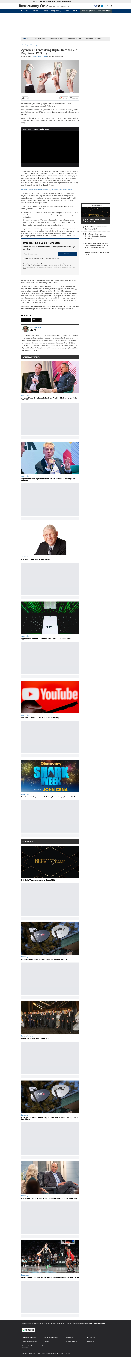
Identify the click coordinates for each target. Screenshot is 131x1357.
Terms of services (46, 264)
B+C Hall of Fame (39, 39)
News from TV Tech (74, 39)
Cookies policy (91, 1337)
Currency (45, 11)
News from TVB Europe (93, 39)
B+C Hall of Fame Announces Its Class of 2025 (96, 228)
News (28, 11)
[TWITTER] (32, 330)
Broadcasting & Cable (40, 56)
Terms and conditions (29, 1337)
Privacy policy (70, 1337)
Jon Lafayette (27, 56)
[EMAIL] (35, 330)
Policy (66, 11)
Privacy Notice (27, 265)
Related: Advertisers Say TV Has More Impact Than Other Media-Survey (46, 190)
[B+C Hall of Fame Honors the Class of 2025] (95, 215)
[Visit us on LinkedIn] (102, 6)
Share (26, 98)
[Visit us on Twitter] (99, 6)
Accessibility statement (29, 1342)
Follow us (65, 98)
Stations (36, 11)
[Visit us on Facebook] (95, 6)
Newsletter (75, 98)
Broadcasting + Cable (47, 1)
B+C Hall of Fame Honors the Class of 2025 (95, 221)
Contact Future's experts (51, 1337)
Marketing (25, 45)
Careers (46, 1342)
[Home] (21, 11)
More (74, 11)
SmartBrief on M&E (56, 39)
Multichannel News (64, 1)
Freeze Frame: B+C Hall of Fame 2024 (97, 254)
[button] (108, 6)
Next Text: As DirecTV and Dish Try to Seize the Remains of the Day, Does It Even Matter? (96, 245)
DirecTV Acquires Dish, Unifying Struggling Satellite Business (95, 236)
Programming (56, 11)
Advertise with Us (71, 1342)
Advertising (33, 45)
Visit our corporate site (97, 1323)
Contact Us (90, 1342)
